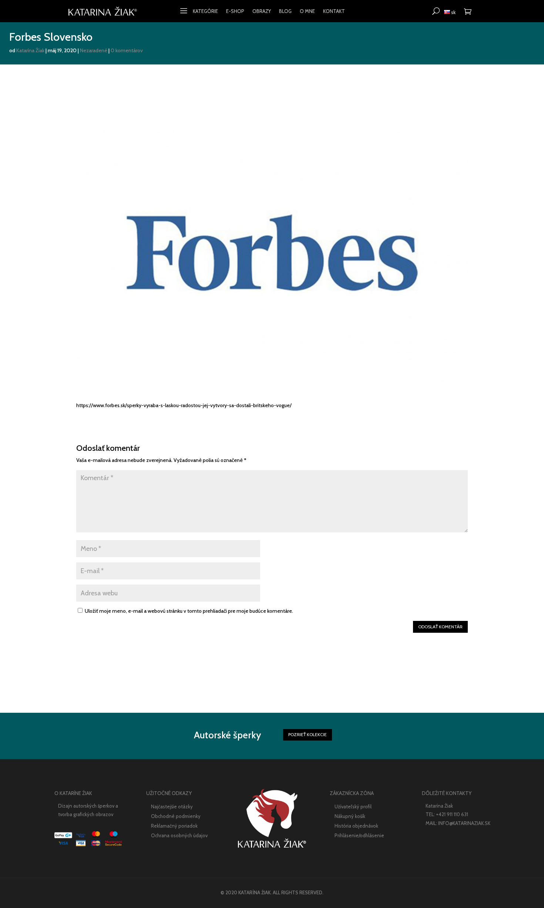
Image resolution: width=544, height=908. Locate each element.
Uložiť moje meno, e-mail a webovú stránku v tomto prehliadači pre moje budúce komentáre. (189, 611)
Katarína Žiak (30, 50)
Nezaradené (93, 50)
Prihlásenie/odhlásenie (359, 835)
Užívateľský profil (353, 806)
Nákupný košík (350, 816)
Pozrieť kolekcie (307, 734)
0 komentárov (127, 50)
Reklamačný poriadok (174, 826)
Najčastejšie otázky (172, 806)
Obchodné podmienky (176, 816)
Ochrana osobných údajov (179, 835)
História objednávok (356, 826)
